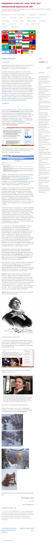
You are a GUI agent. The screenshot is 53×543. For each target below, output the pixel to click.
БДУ (32, 178)
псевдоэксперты (5, 517)
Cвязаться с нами (35, 24)
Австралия (15, 21)
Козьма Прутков (13, 514)
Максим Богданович (9, 516)
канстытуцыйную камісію (16, 119)
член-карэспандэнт (19, 113)
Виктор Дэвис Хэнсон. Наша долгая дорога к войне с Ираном (44, 159)
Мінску (3, 184)
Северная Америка (6, 21)
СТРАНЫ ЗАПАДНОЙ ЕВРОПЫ (20, 14)
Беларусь (4, 24)
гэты (32, 244)
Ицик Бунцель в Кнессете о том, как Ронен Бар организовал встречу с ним (44, 117)
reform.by (29, 254)
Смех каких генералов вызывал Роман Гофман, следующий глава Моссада (44, 187)
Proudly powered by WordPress (8, 540)
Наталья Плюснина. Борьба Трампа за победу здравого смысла (44, 154)
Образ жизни (42, 21)
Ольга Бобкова (17, 516)
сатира (11, 517)
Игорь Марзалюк (5, 514)
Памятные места (15, 27)
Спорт (20, 24)
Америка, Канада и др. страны (33, 17)
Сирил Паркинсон (17, 517)
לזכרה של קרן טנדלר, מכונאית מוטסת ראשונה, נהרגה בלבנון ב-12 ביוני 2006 (44, 144)
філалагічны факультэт (25, 178)
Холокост (4, 17)
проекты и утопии (25, 516)
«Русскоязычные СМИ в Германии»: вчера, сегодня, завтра (44, 132)
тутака (21, 111)
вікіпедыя (26, 181)
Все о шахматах (12, 24)
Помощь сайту (5, 27)
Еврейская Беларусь (6, 14)
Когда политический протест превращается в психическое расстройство (44, 88)
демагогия (16, 512)
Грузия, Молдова (43, 14)
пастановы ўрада (6, 227)
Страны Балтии (32, 14)
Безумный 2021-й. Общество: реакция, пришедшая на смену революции (9, 530)
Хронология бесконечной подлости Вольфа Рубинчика (14, 100)
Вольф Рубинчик (10, 512)
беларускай (18, 179)
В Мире (22, 21)
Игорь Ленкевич (29, 512)
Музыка (26, 24)
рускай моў (24, 179)
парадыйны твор (10, 265)
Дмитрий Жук (22, 512)
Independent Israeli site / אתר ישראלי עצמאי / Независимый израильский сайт (21, 5)
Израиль (21, 17)
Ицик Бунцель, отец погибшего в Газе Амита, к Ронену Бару (44, 164)
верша (21, 148)
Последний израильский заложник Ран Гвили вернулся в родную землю (44, 179)
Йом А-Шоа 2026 (41, 147)
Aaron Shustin (5, 519)
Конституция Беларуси (22, 514)
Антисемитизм (12, 17)
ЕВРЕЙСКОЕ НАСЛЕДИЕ (31, 21)
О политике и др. (15, 511)
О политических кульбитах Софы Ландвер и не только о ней (44, 102)
